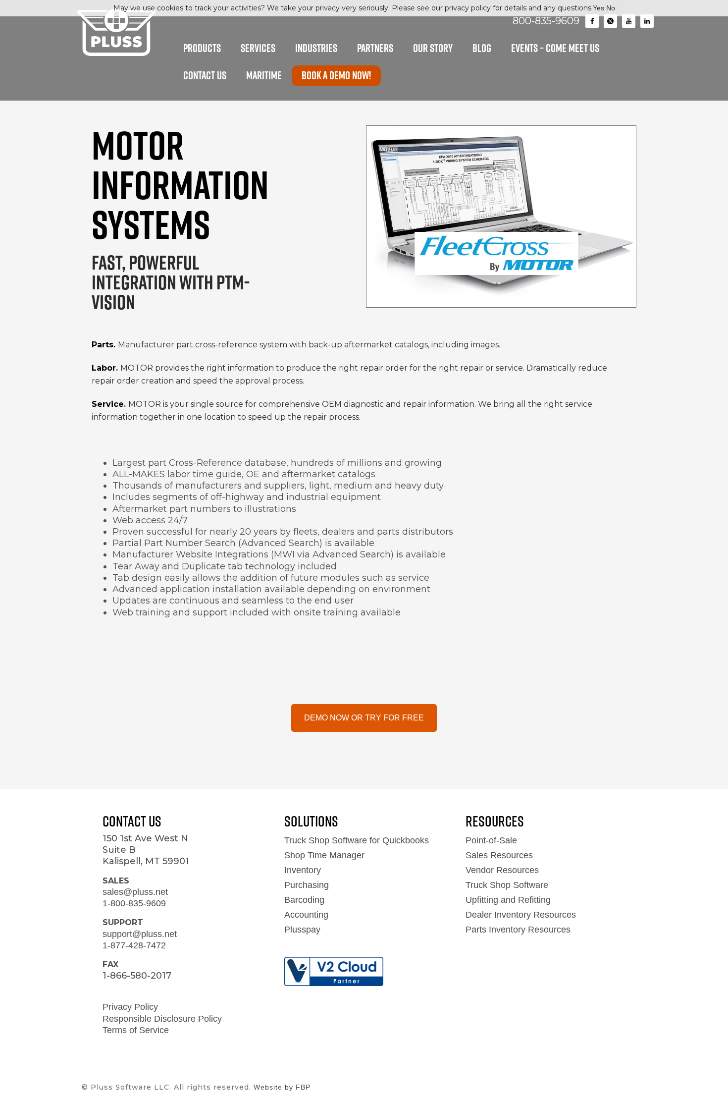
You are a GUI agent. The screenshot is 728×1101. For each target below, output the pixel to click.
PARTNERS (375, 48)
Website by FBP (282, 1087)
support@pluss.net (140, 934)
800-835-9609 (546, 21)
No (610, 8)
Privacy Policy (130, 1007)
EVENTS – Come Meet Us (555, 48)
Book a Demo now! (336, 75)
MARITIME (264, 75)
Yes (598, 8)
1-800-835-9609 (134, 903)
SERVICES (258, 48)
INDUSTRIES (316, 48)
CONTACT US (204, 75)
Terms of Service (136, 1030)
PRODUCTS (202, 48)
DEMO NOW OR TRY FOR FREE (364, 718)
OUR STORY (433, 48)
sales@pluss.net (135, 892)
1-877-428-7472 (134, 945)
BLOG (481, 48)
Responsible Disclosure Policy (162, 1019)
